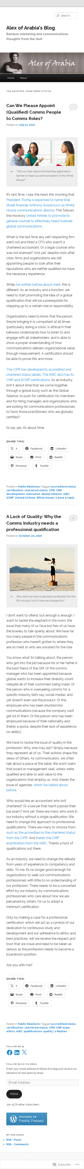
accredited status (63, 486)
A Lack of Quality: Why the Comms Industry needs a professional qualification (33, 523)
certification (14, 490)
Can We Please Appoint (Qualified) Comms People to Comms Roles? (33, 112)
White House (45, 497)
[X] (24, 1052)
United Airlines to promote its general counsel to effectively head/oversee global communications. (39, 221)
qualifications (33, 1031)
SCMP (10, 497)
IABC (66, 493)
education (33, 493)
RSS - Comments (17, 1144)
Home (10, 77)
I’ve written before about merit (38, 285)
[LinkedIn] (17, 1052)
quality (48, 1031)
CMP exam (63, 1027)
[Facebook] (9, 1052)
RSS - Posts (13, 1139)
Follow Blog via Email (21, 1064)
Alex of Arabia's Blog (30, 28)
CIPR (52, 490)
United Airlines (25, 497)
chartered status (36, 490)
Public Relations (29, 486)
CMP (59, 490)
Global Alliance (51, 493)
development (15, 493)
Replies (60, 1031)
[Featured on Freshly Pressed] (26, 1124)
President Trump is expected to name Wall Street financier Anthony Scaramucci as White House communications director (40, 205)
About (23, 77)
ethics (10, 1031)
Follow (14, 1093)
